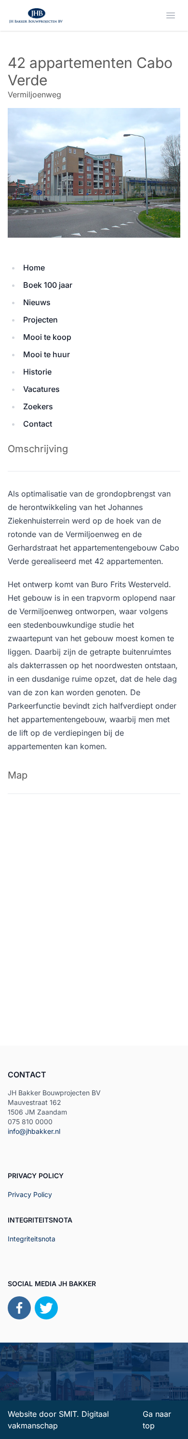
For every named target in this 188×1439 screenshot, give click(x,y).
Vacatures (41, 389)
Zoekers (38, 406)
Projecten (40, 319)
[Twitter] (46, 1307)
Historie (37, 372)
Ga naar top (157, 1419)
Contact (37, 424)
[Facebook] (19, 1307)
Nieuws (37, 302)
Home (34, 267)
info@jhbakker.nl (34, 1131)
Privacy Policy (30, 1194)
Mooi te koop (47, 337)
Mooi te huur (46, 354)
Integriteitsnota (31, 1239)
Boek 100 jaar (47, 285)
